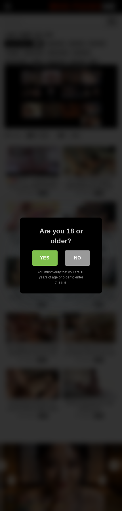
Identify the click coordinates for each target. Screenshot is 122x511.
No (77, 258)
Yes (44, 258)
